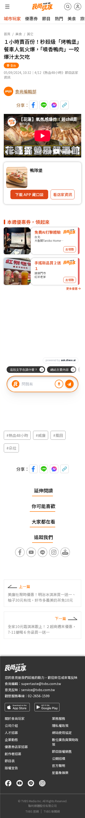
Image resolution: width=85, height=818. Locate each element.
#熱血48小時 (17, 435)
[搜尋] (67, 6)
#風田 (58, 435)
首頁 (7, 34)
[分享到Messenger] (54, 105)
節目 (46, 18)
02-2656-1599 (39, 695)
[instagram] (42, 783)
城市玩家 (12, 18)
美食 (72, 18)
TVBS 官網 (32, 811)
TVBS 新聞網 (52, 811)
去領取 (69, 249)
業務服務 (58, 718)
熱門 (59, 18)
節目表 (10, 760)
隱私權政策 (60, 725)
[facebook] (8, 783)
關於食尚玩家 (15, 718)
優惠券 (31, 18)
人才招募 (11, 732)
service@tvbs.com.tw (38, 689)
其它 (30, 34)
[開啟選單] (7, 6)
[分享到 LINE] (43, 105)
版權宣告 (11, 768)
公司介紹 (11, 725)
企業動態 (11, 739)
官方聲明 (58, 765)
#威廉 (41, 435)
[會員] (77, 6)
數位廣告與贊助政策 (65, 742)
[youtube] (19, 783)
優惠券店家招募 (16, 746)
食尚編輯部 (25, 91)
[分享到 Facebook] (33, 105)
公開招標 (58, 758)
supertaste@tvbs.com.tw (41, 683)
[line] (30, 783)
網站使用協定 (62, 732)
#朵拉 (11, 448)
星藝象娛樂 (60, 772)
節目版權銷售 (62, 751)
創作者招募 (13, 753)
